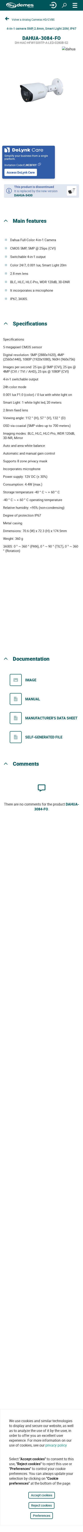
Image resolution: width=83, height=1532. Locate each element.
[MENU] (75, 5)
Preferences (41, 1515)
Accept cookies (41, 1495)
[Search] (64, 5)
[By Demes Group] (20, 5)
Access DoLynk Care (21, 172)
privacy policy (56, 1445)
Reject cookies (41, 1505)
